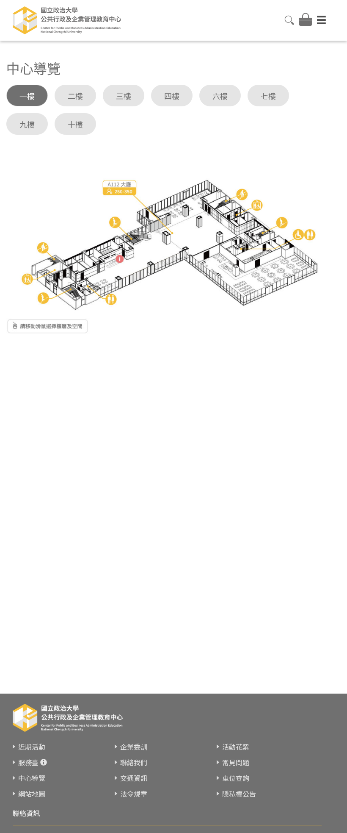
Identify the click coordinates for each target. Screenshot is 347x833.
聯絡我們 (133, 762)
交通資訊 (133, 778)
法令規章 (133, 794)
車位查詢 (235, 778)
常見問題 (235, 762)
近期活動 (31, 746)
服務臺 (28, 762)
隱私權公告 (239, 794)
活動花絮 (235, 746)
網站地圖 (31, 794)
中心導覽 (31, 778)
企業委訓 (133, 746)
